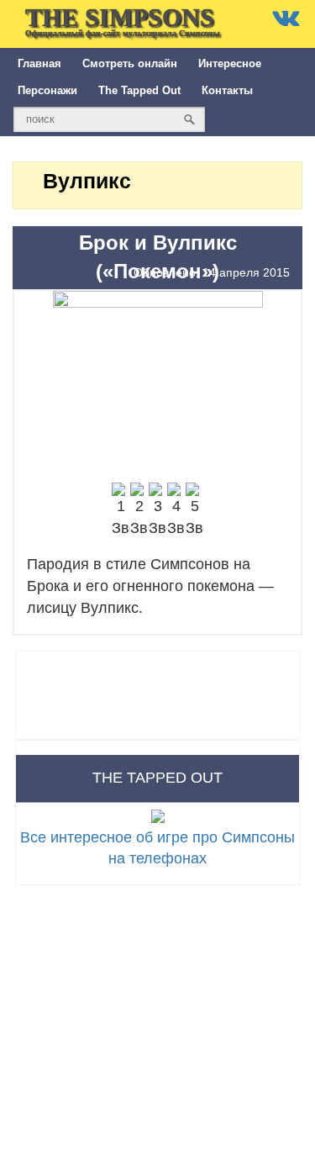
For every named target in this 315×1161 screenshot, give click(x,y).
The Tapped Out (139, 90)
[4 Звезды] (176, 511)
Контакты (227, 90)
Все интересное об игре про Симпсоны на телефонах (157, 848)
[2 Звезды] (139, 511)
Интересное (229, 63)
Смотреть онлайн (129, 63)
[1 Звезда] (121, 511)
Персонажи (47, 90)
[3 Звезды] (158, 511)
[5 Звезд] (195, 511)
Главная (39, 63)
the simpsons (122, 20)
